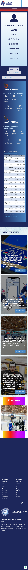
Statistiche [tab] (14, 69)
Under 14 (4, 495)
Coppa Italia (5, 499)
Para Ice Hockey (6, 489)
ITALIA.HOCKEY (15, 400)
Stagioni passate (20, 489)
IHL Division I (5, 485)
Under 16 (4, 493)
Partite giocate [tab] (14, 72)
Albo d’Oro (19, 491)
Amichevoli (19, 483)
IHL (3, 483)
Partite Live (14, 8)
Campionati (5, 479)
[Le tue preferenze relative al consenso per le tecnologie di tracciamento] (25, 567)
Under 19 (4, 491)
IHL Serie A (5, 481)
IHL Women (5, 487)
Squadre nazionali (20, 493)
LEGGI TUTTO (20, 270)
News (17, 487)
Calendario (19, 485)
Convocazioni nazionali (19, 496)
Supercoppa (5, 497)
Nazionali (18, 481)
